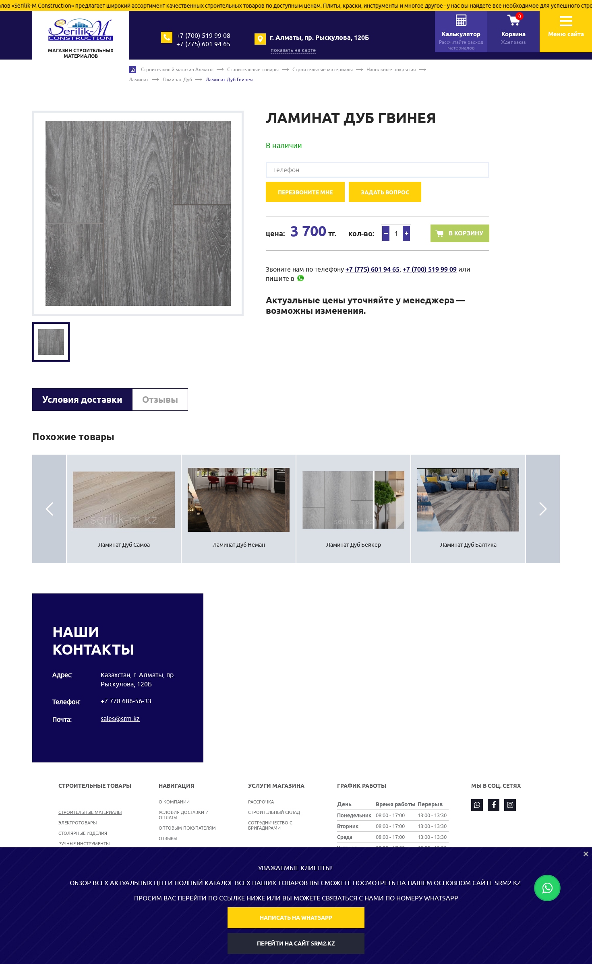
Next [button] (543, 509)
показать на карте (293, 50)
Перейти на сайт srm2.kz (296, 943)
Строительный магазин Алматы (177, 69)
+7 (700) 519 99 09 (430, 269)
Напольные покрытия (391, 69)
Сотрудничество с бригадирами (270, 825)
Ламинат (139, 79)
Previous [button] (49, 509)
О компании (174, 801)
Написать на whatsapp (296, 918)
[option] (138, 213)
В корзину (466, 233)
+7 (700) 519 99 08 (203, 35)
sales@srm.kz (120, 718)
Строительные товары (253, 69)
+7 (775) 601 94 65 (203, 43)
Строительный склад (274, 812)
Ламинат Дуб (177, 79)
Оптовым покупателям (187, 827)
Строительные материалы (322, 69)
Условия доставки (82, 399)
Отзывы (160, 399)
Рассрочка (261, 801)
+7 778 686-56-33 (126, 700)
